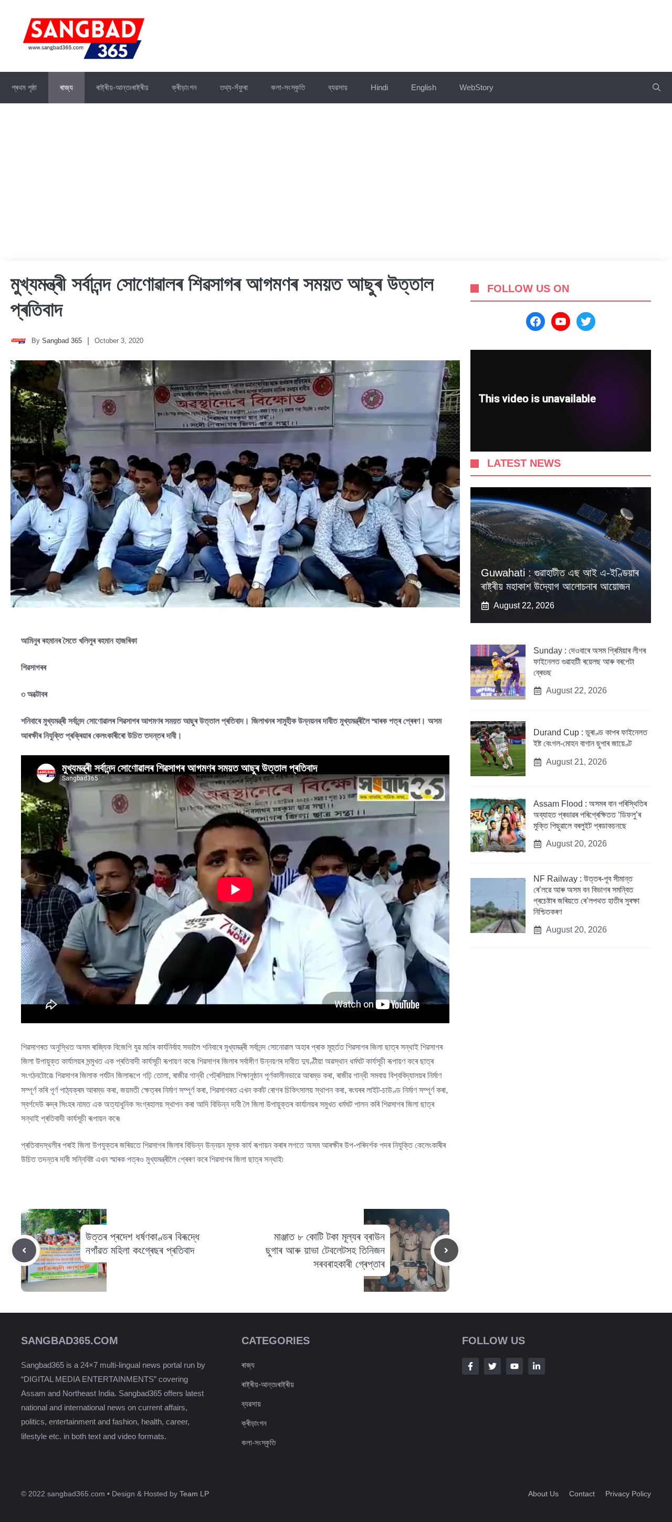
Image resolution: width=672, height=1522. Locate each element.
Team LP (194, 1493)
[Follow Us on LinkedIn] (536, 1366)
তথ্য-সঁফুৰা (234, 87)
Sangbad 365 (62, 341)
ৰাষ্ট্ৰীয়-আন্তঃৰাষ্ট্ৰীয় (122, 87)
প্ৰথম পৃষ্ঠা (24, 87)
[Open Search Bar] (656, 87)
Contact (582, 1493)
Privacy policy (628, 1493)
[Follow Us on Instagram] (514, 1366)
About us (543, 1493)
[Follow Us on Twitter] (492, 1366)
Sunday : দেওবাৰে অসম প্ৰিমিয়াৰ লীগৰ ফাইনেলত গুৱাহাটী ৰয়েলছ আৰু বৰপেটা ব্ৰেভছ (589, 661)
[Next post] (446, 1250)
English (423, 87)
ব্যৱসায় (251, 1403)
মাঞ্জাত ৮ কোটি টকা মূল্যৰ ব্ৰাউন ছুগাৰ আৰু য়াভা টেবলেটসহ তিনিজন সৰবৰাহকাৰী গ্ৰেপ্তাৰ (325, 1250)
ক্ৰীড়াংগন (184, 87)
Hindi (379, 87)
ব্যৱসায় (338, 87)
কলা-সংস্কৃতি (288, 87)
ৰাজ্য (66, 87)
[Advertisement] (336, 182)
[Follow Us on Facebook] (470, 1366)
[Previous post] (24, 1250)
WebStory (476, 87)
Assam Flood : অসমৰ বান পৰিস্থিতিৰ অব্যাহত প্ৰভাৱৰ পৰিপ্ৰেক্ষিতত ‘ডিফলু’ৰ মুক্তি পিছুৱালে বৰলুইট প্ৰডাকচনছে (590, 814)
